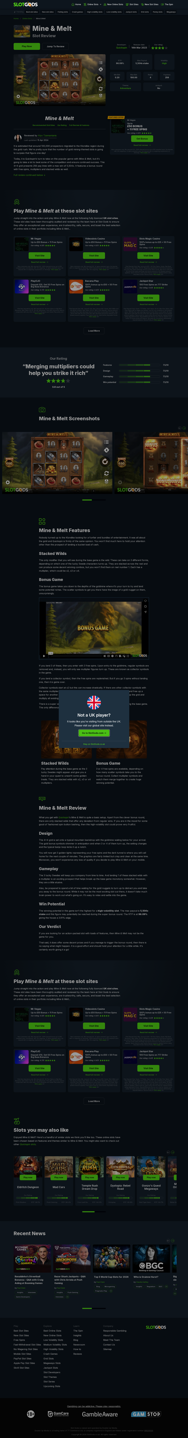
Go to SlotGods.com (93, 733)
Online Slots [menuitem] (92, 4)
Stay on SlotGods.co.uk (94, 744)
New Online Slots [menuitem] (115, 4)
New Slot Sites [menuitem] (151, 4)
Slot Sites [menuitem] (134, 4)
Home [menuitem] (78, 4)
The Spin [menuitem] (169, 4)
